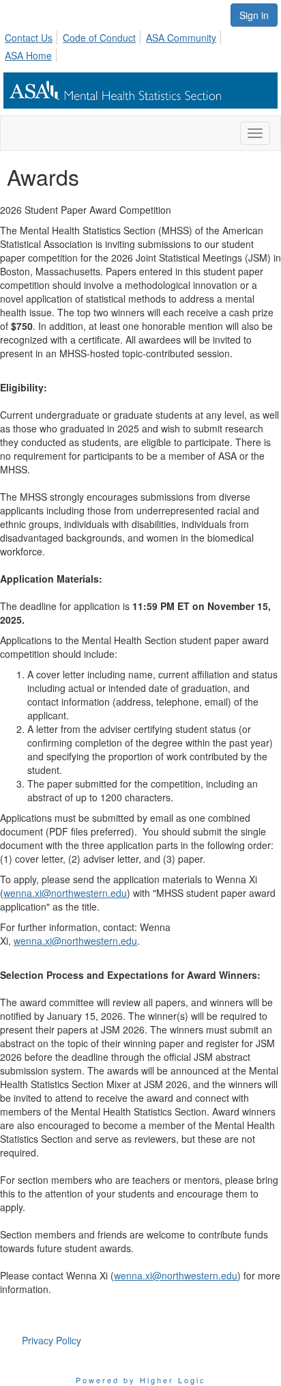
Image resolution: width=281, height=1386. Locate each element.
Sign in (254, 15)
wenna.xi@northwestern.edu (65, 893)
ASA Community (181, 37)
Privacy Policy (51, 1340)
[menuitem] (32, 35)
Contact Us (29, 37)
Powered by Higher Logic (141, 1379)
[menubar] (140, 44)
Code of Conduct (99, 37)
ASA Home (28, 55)
